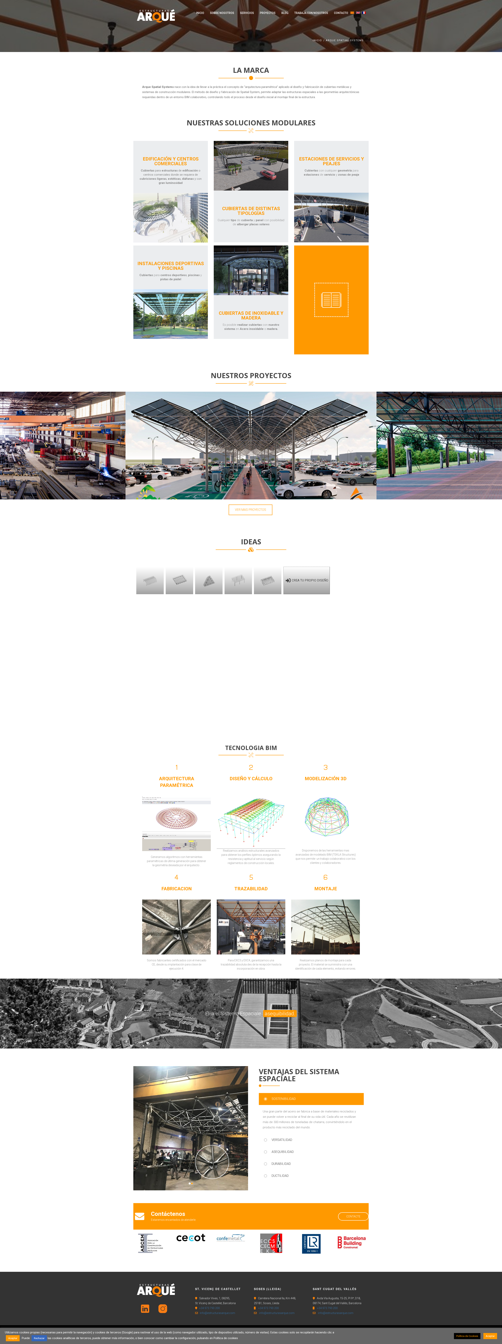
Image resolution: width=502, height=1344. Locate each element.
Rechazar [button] (39, 1338)
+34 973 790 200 (209, 1308)
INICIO (317, 40)
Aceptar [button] (12, 1338)
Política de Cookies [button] (467, 1336)
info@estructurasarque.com (217, 1313)
